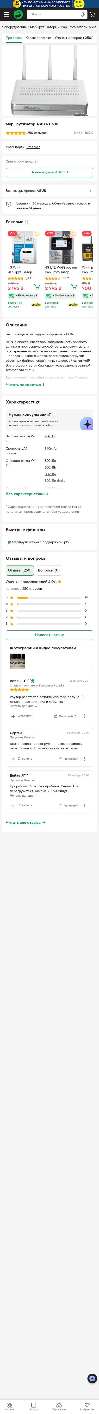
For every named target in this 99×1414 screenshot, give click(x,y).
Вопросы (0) (49, 570)
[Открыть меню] (7, 14)
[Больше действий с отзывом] (84, 716)
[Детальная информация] (27, 221)
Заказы (33, 1409)
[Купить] (37, 286)
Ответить (25, 716)
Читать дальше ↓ (23, 706)
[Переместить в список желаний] (37, 234)
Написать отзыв (49, 635)
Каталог (10, 1409)
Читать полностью (25, 385)
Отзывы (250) (20, 570)
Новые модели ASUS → (49, 172)
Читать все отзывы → (26, 823)
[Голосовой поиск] (82, 14)
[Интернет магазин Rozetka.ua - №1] (18, 14)
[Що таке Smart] (36, 305)
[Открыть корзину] (92, 14)
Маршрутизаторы (43, 27)
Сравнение (59, 1409)
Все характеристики (27, 494)
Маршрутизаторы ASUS (78, 27)
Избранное (87, 1409)
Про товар (14, 38)
